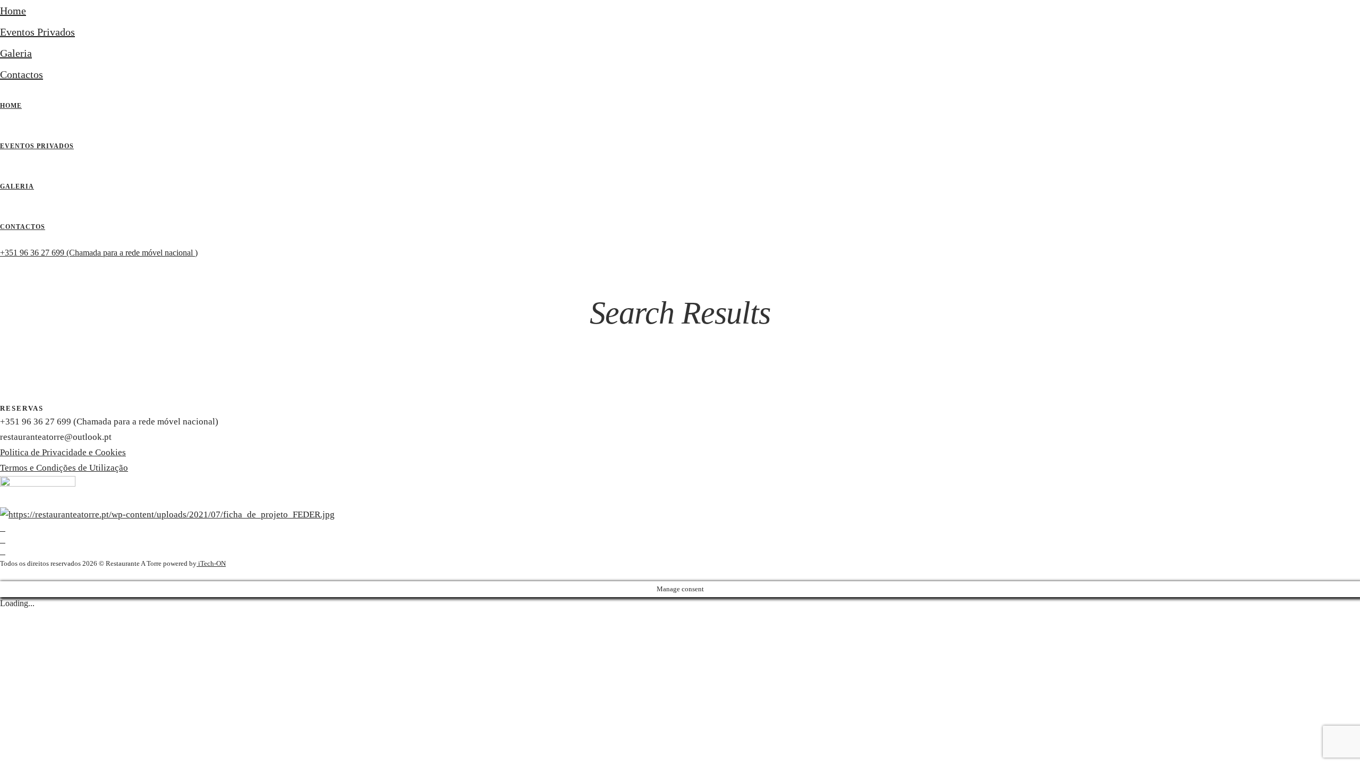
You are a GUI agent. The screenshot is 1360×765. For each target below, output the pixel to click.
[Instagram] (2, 552)
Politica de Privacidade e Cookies (63, 452)
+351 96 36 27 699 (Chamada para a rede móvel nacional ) (99, 252)
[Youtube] (2, 540)
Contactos (21, 74)
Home (13, 10)
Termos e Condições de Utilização (64, 468)
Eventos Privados (37, 32)
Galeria (16, 53)
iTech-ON (211, 563)
